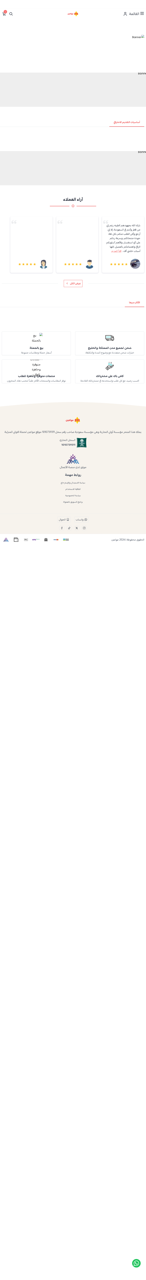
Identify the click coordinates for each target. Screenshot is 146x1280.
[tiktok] (69, 528)
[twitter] (77, 528)
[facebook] (62, 528)
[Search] (11, 13)
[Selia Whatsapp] (136, 1263)
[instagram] (84, 528)
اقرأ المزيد (25, 251)
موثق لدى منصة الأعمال (73, 467)
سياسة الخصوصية (73, 495)
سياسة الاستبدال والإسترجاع (73, 483)
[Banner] (73, 52)
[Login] (125, 13)
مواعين (115, 539)
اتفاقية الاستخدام (73, 489)
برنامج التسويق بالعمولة (73, 502)
